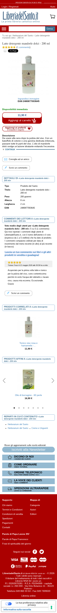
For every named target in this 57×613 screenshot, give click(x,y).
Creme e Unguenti (40, 428)
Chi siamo (7, 505)
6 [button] (38, 408)
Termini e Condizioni (12, 509)
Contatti (6, 527)
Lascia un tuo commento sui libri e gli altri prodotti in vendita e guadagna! (28, 253)
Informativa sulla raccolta (17, 609)
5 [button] (33, 408)
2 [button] (19, 408)
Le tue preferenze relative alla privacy (32, 603)
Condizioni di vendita (12, 514)
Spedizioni (7, 518)
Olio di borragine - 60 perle (28, 395)
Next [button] (53, 380)
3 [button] (23, 408)
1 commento (23, 47)
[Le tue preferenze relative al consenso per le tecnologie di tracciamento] (51, 607)
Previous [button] (4, 380)
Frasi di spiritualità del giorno (16, 543)
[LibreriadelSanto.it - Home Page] (21, 17)
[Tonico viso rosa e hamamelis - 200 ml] (28, 327)
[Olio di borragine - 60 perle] (28, 379)
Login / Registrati (10, 6)
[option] (28, 332)
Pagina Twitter (41, 551)
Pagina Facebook (35, 551)
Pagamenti (7, 523)
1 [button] (14, 408)
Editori (33, 514)
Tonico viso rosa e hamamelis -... (28, 344)
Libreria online (28, 595)
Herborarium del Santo (23, 36)
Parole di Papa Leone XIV (15, 534)
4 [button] (28, 408)
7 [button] (42, 408)
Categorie (35, 505)
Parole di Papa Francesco (15, 539)
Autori (33, 509)
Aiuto (52, 6)
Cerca (50, 28)
